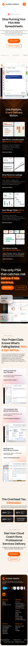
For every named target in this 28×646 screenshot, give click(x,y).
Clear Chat (8, 92)
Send (23, 92)
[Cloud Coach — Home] (10, 4)
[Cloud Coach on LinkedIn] (3, 594)
